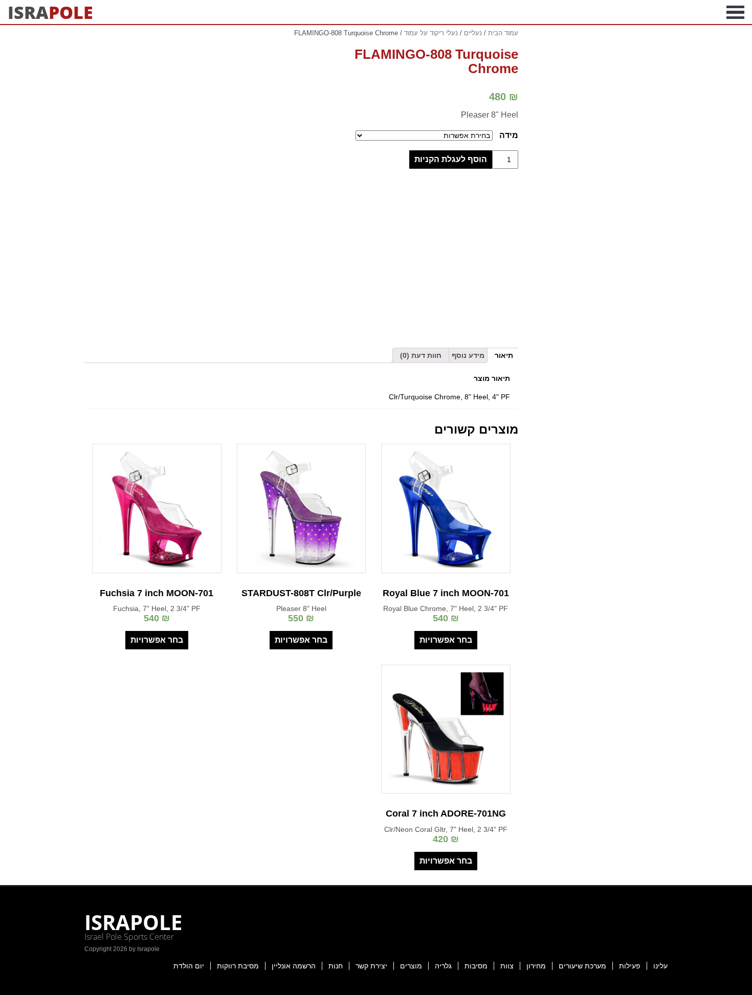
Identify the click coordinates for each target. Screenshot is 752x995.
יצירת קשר (371, 966)
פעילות (629, 966)
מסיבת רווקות (238, 966)
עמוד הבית (503, 33)
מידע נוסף (468, 355)
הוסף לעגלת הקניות (450, 159)
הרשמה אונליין (294, 966)
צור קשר (532, 12)
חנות (335, 966)
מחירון (536, 966)
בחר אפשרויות (445, 640)
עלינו (660, 966)
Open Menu (735, 12)
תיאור (504, 355)
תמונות (666, 12)
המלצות (577, 12)
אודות (704, 12)
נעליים (473, 33)
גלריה (443, 966)
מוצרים (411, 966)
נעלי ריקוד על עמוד (431, 33)
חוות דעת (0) (420, 355)
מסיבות (476, 966)
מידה (508, 135)
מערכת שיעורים (582, 966)
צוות (507, 966)
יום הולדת (188, 966)
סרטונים (622, 12)
